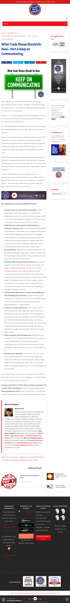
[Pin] (41, 62)
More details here (48, 2)
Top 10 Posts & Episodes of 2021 (29, 476)
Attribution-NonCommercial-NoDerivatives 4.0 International (57, 114)
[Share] (6, 62)
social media (33, 460)
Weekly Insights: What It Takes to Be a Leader (61, 476)
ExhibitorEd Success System (28, 443)
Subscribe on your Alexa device (26, 536)
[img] (43, 196)
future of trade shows (36, 457)
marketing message (19, 460)
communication (12, 457)
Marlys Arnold (19, 409)
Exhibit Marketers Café (23, 445)
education (23, 457)
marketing (6, 460)
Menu (6, 24)
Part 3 (18, 391)
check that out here (37, 388)
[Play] (14, 195)
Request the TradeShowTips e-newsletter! (9, 527)
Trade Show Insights (58, 105)
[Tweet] (18, 62)
